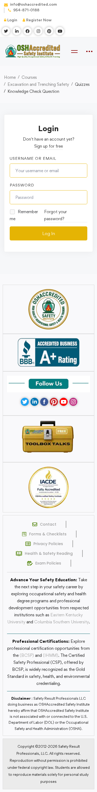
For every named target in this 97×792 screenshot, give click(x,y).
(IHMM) (50, 655)
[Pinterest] (54, 402)
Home (10, 77)
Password (22, 185)
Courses (29, 77)
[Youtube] (64, 402)
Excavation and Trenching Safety (38, 84)
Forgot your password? (55, 215)
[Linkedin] (34, 402)
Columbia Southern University (61, 621)
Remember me (24, 215)
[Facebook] (44, 402)
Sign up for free (48, 146)
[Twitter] (25, 402)
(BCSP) (27, 655)
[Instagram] (73, 402)
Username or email (33, 158)
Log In (48, 233)
